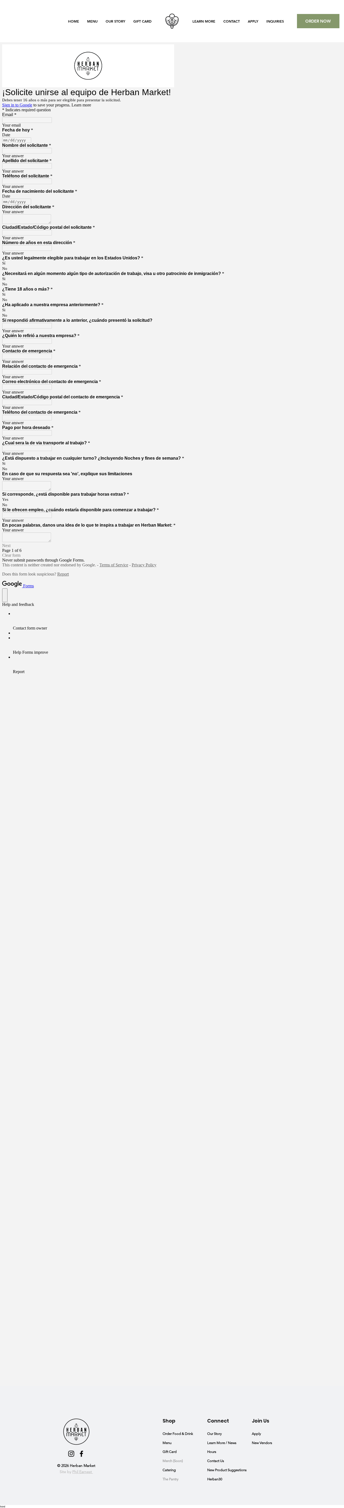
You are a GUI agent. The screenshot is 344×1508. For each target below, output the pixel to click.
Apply (256, 1434)
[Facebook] (81, 1454)
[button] (203, 21)
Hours (211, 1452)
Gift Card (170, 1452)
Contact (213, 1461)
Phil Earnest (82, 1471)
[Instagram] (71, 1454)
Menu (167, 1443)
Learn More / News (221, 1443)
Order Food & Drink (179, 1434)
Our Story (214, 1434)
